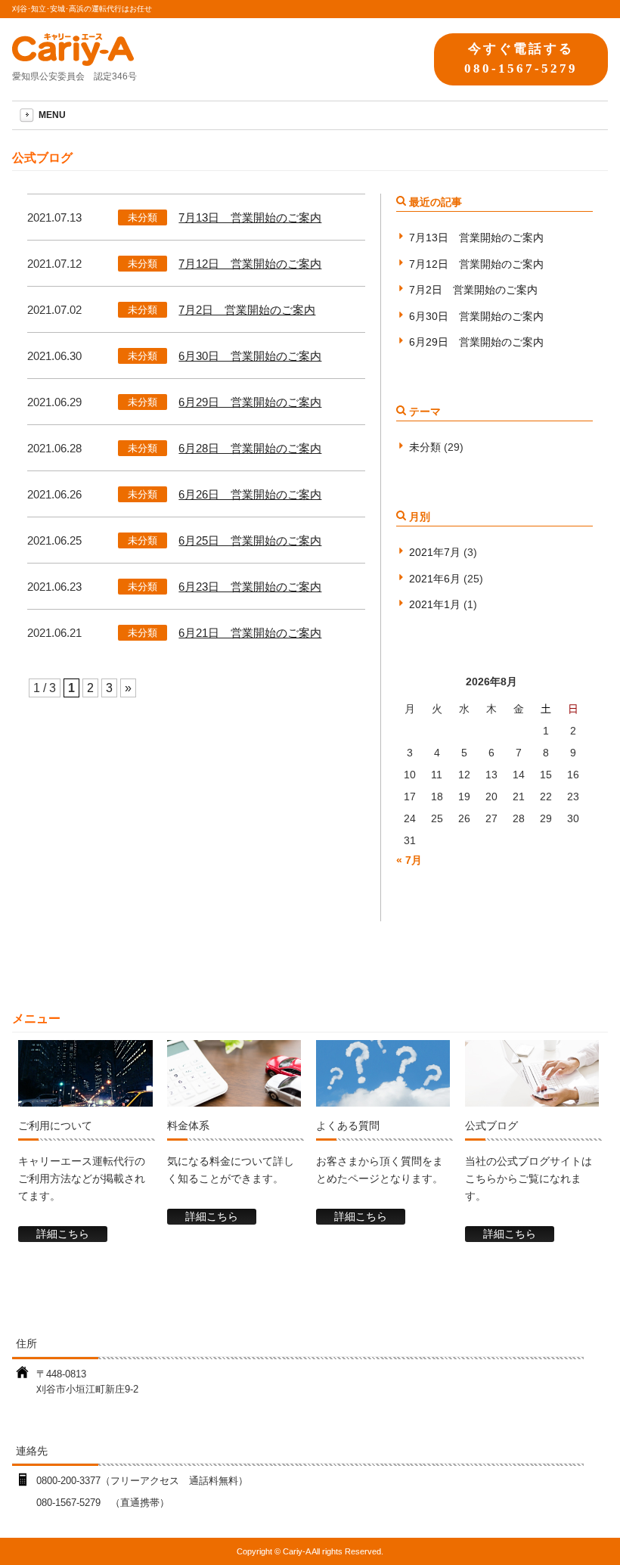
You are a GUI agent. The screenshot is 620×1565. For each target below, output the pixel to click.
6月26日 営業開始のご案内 (249, 494)
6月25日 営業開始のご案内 (249, 540)
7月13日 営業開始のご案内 (249, 217)
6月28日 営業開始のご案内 (249, 448)
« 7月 (409, 860)
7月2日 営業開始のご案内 (246, 309)
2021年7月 (434, 552)
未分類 (142, 217)
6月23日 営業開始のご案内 (249, 586)
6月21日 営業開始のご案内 (249, 632)
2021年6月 (434, 579)
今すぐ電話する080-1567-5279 (521, 58)
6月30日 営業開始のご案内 (249, 355)
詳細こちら (63, 1234)
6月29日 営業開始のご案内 (249, 402)
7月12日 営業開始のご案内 (249, 263)
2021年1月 (434, 604)
